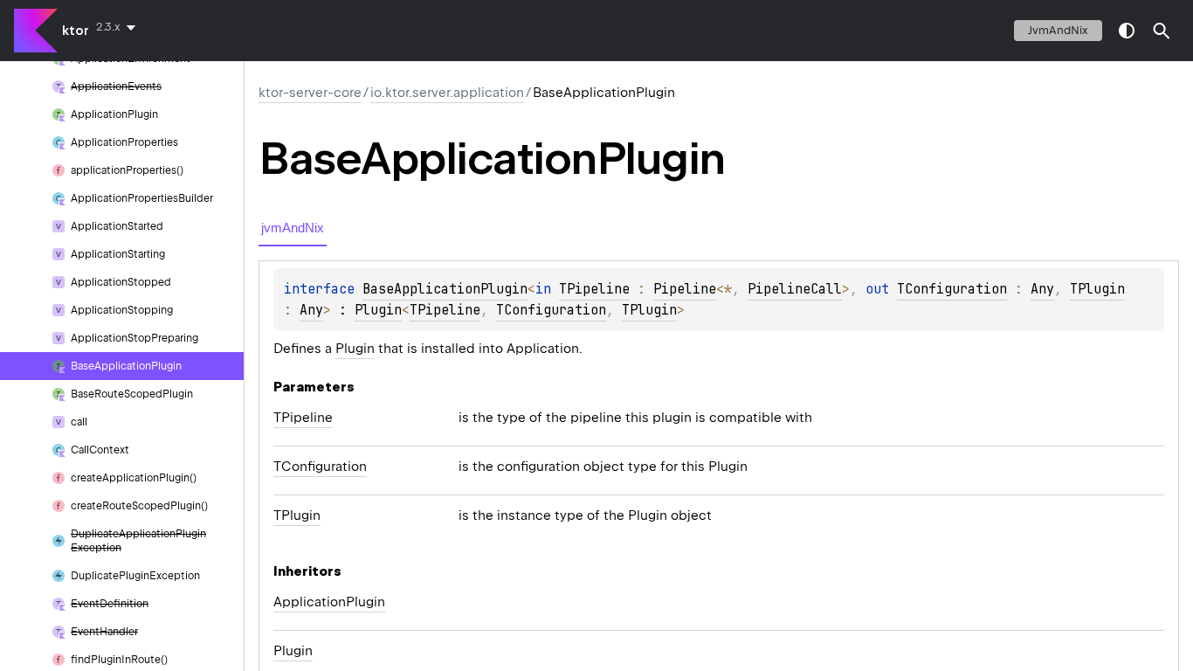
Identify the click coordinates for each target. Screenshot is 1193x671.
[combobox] (119, 27)
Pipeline (684, 289)
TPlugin (1097, 289)
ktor (75, 30)
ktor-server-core (310, 92)
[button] (1161, 30)
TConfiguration (952, 289)
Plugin (378, 310)
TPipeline (594, 289)
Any (1042, 289)
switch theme (1126, 30)
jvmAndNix (1058, 30)
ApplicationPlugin (329, 602)
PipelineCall (795, 289)
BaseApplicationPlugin (445, 289)
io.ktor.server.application (447, 92)
